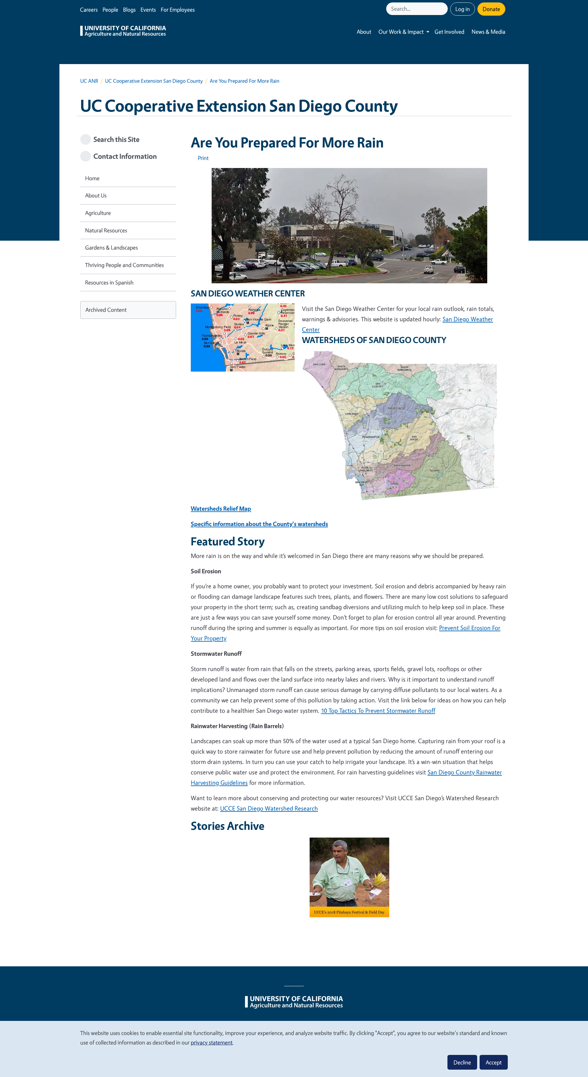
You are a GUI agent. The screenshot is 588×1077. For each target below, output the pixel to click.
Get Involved (449, 31)
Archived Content (105, 309)
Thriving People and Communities (124, 265)
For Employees (178, 9)
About (364, 31)
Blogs (129, 9)
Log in (462, 9)
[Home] (123, 32)
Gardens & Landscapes (111, 247)
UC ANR (89, 81)
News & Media (488, 31)
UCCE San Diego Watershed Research (269, 808)
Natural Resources (106, 230)
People (110, 9)
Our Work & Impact (401, 31)
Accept (494, 1062)
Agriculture (98, 212)
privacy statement (211, 1042)
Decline (462, 1062)
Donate (491, 9)
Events (148, 9)
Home (92, 178)
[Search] (444, 8)
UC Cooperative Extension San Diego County (154, 81)
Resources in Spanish (109, 282)
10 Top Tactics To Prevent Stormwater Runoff (378, 710)
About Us (96, 195)
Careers (89, 9)
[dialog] (294, 1048)
